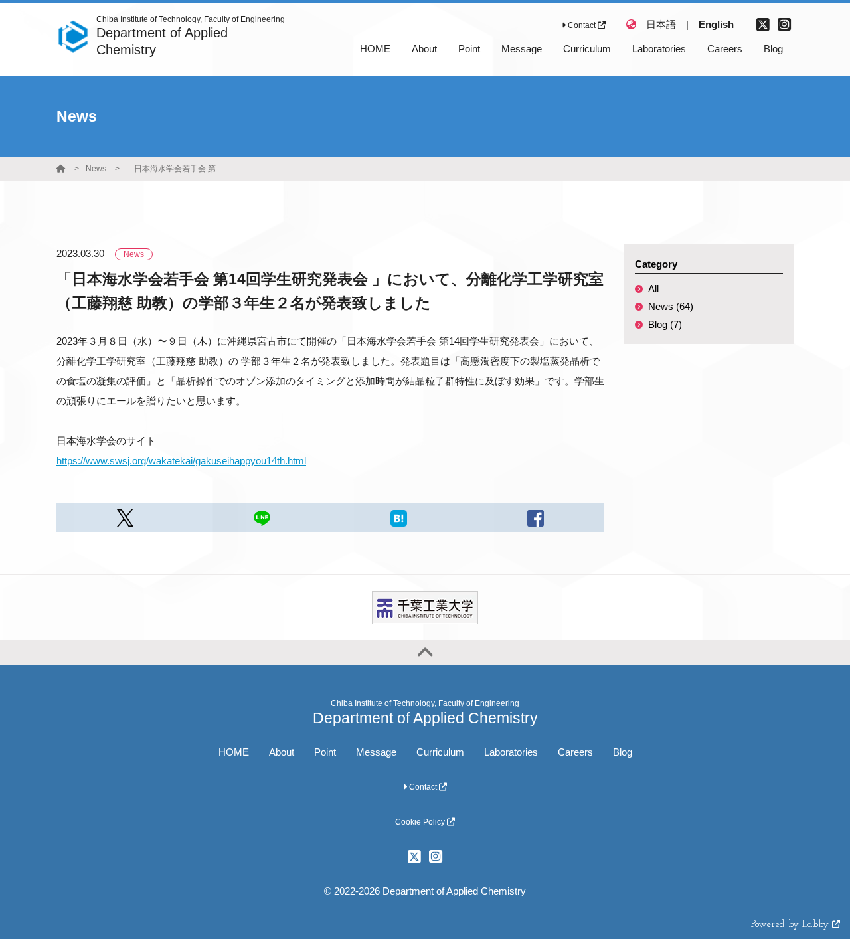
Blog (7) (665, 324)
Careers (575, 752)
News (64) (670, 306)
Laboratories (511, 752)
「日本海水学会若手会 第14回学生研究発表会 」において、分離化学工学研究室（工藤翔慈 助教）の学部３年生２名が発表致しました (176, 168)
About (281, 752)
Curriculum (440, 752)
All (653, 288)
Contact (582, 25)
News (96, 168)
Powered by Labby (791, 925)
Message (376, 752)
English (716, 24)
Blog (622, 752)
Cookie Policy (421, 822)
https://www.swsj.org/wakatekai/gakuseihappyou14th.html (181, 460)
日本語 (661, 24)
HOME (233, 752)
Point (325, 752)
